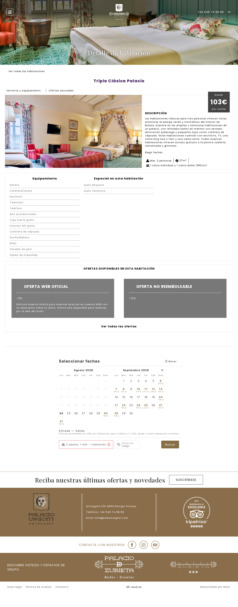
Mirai (226, 587)
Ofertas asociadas (61, 90)
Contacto (62, 587)
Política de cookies (39, 587)
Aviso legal (14, 587)
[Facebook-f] (132, 545)
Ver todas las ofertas (119, 326)
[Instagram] (144, 545)
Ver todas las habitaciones (26, 71)
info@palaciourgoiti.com (111, 518)
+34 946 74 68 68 (112, 512)
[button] (8, 131)
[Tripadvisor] (155, 545)
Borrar (172, 361)
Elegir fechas (154, 152)
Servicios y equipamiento (23, 90)
